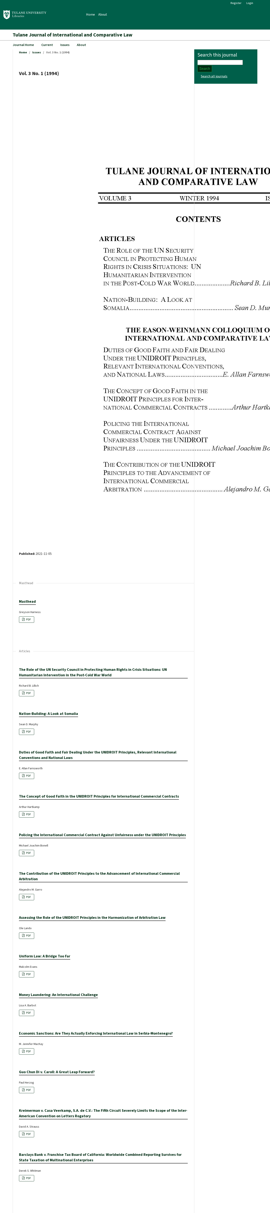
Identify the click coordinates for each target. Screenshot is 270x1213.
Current (47, 45)
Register (236, 3)
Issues (64, 45)
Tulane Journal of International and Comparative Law (72, 35)
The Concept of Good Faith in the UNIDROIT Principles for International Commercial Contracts (99, 796)
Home (90, 14)
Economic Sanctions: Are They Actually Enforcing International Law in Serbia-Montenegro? (96, 1033)
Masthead (27, 601)
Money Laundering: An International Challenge (58, 994)
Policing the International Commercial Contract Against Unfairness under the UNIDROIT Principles (102, 835)
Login (249, 3)
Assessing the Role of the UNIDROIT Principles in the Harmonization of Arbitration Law (92, 917)
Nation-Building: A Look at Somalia (48, 713)
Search (204, 68)
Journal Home (23, 45)
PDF (28, 619)
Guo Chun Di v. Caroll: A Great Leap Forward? (57, 1072)
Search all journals (214, 76)
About (102, 14)
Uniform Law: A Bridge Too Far (44, 956)
